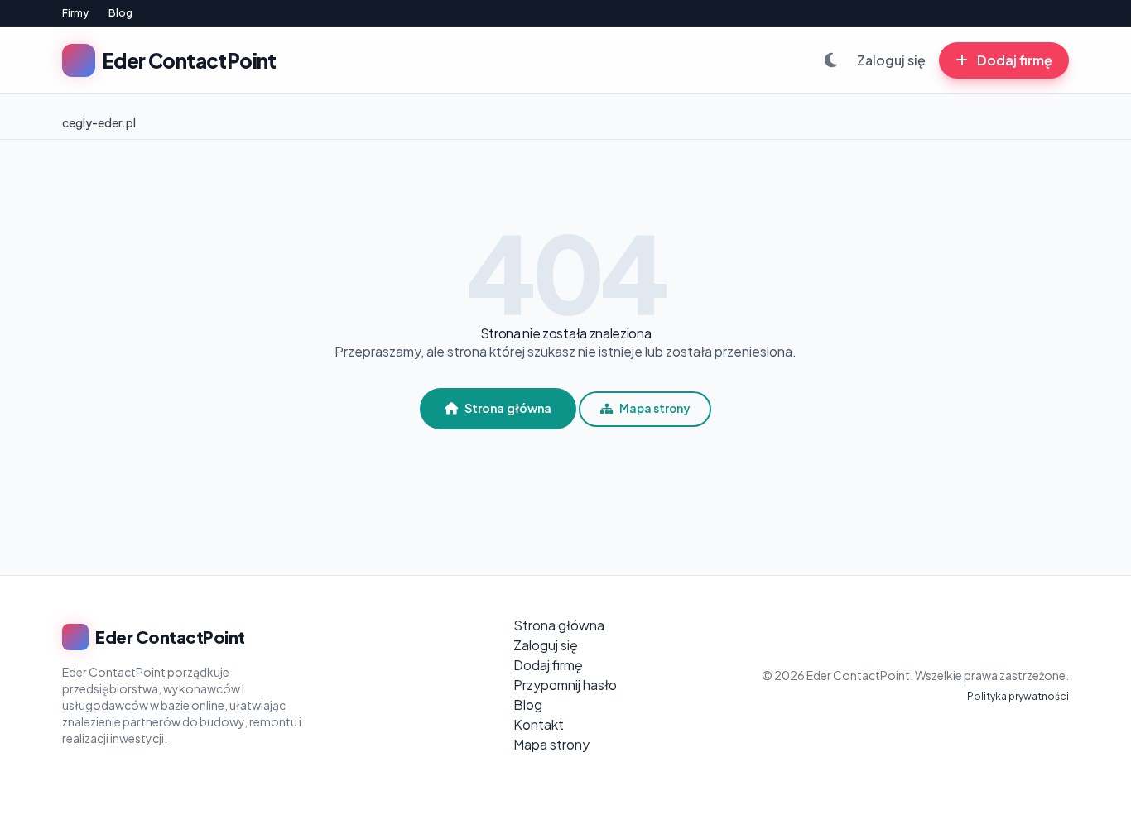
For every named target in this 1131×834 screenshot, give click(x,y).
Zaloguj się (891, 60)
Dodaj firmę (1013, 60)
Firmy (75, 13)
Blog (120, 13)
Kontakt (538, 724)
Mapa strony (654, 408)
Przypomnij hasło (565, 684)
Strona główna (507, 407)
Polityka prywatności (1018, 696)
